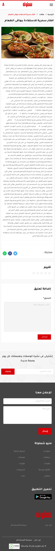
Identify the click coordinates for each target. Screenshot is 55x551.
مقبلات (47, 464)
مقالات (41, 15)
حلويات (22, 464)
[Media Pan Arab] (14, 546)
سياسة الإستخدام (18, 525)
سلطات (46, 458)
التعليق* (47, 298)
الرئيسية (51, 15)
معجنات (21, 458)
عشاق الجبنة (19, 451)
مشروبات (20, 470)
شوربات (46, 451)
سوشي (47, 476)
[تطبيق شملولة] (27, 496)
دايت (23, 476)
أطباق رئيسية (44, 470)
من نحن (48, 525)
